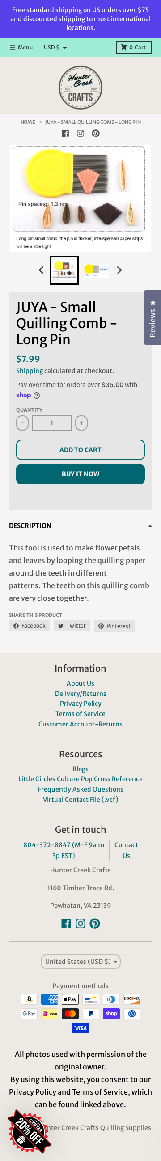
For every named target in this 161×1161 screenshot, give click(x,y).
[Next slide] (119, 270)
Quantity (29, 410)
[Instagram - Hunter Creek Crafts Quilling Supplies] (80, 133)
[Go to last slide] (42, 270)
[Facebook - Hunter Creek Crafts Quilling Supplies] (65, 133)
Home (28, 122)
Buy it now (80, 474)
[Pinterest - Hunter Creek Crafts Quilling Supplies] (96, 133)
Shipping (29, 371)
